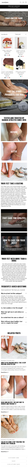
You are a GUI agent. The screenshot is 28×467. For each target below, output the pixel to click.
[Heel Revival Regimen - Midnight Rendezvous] (5, 55)
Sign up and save (13, 464)
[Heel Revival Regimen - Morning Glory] (6, 55)
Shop (13, 461)
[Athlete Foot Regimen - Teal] (20, 76)
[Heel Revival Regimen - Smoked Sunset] (9, 55)
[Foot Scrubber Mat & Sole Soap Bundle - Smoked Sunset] (9, 77)
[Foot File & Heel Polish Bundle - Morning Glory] (19, 56)
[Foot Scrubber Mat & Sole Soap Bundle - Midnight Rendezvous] (5, 77)
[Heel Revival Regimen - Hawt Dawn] (8, 55)
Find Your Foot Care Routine (14, 106)
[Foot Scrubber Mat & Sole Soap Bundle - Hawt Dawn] (8, 77)
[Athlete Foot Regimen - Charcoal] (19, 76)
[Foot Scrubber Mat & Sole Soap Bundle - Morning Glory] (6, 77)
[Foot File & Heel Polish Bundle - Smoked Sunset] (21, 56)
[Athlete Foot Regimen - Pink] (22, 76)
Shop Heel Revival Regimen (14, 249)
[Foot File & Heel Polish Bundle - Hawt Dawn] (22, 56)
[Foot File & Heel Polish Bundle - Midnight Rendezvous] (18, 56)
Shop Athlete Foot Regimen (14, 224)
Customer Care (13, 457)
